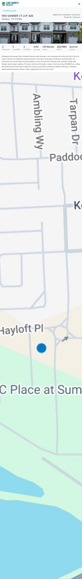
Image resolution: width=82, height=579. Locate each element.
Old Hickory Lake (9, 11)
